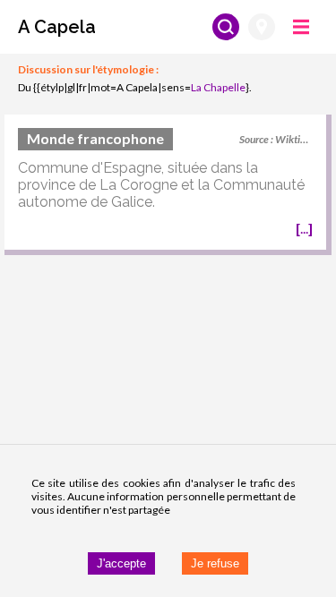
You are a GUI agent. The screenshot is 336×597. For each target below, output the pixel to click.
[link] (165, 184)
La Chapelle (218, 87)
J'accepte (121, 563)
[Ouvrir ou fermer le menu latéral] (301, 27)
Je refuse (215, 563)
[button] (57, 27)
